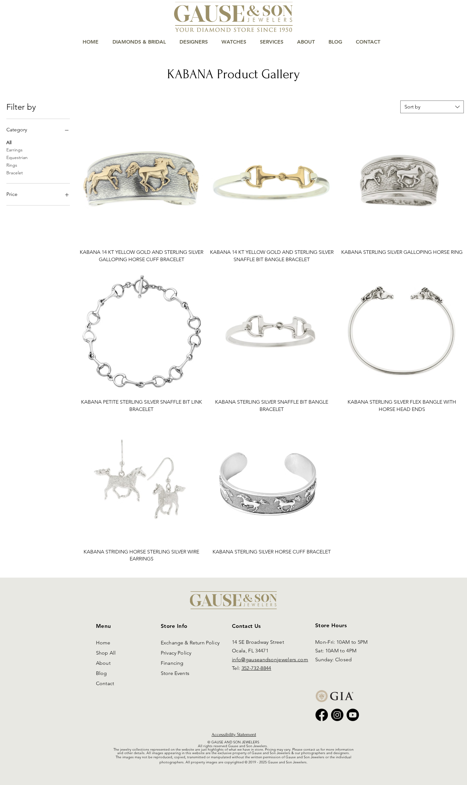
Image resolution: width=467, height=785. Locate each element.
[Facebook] (321, 715)
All (8, 142)
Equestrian (17, 157)
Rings (11, 165)
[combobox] (432, 107)
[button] (443, 25)
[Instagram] (337, 715)
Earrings (14, 150)
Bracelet (14, 173)
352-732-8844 (256, 668)
